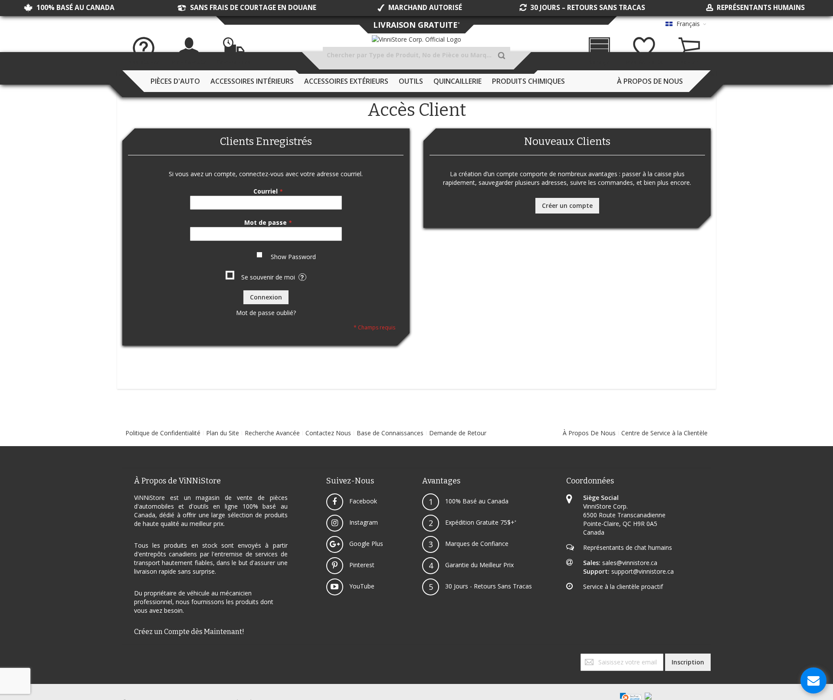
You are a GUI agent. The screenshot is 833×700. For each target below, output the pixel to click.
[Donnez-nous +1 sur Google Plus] (127, 658)
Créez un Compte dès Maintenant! (189, 632)
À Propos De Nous (589, 433)
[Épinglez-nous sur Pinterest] (130, 658)
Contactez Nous (328, 433)
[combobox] (416, 55)
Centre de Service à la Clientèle (664, 433)
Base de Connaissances (390, 433)
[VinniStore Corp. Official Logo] (416, 39)
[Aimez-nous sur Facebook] (123, 658)
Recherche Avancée (272, 433)
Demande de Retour (457, 433)
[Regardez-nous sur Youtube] (128, 658)
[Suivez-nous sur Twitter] (125, 658)
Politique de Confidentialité (162, 433)
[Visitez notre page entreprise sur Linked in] (132, 658)
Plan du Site (222, 433)
